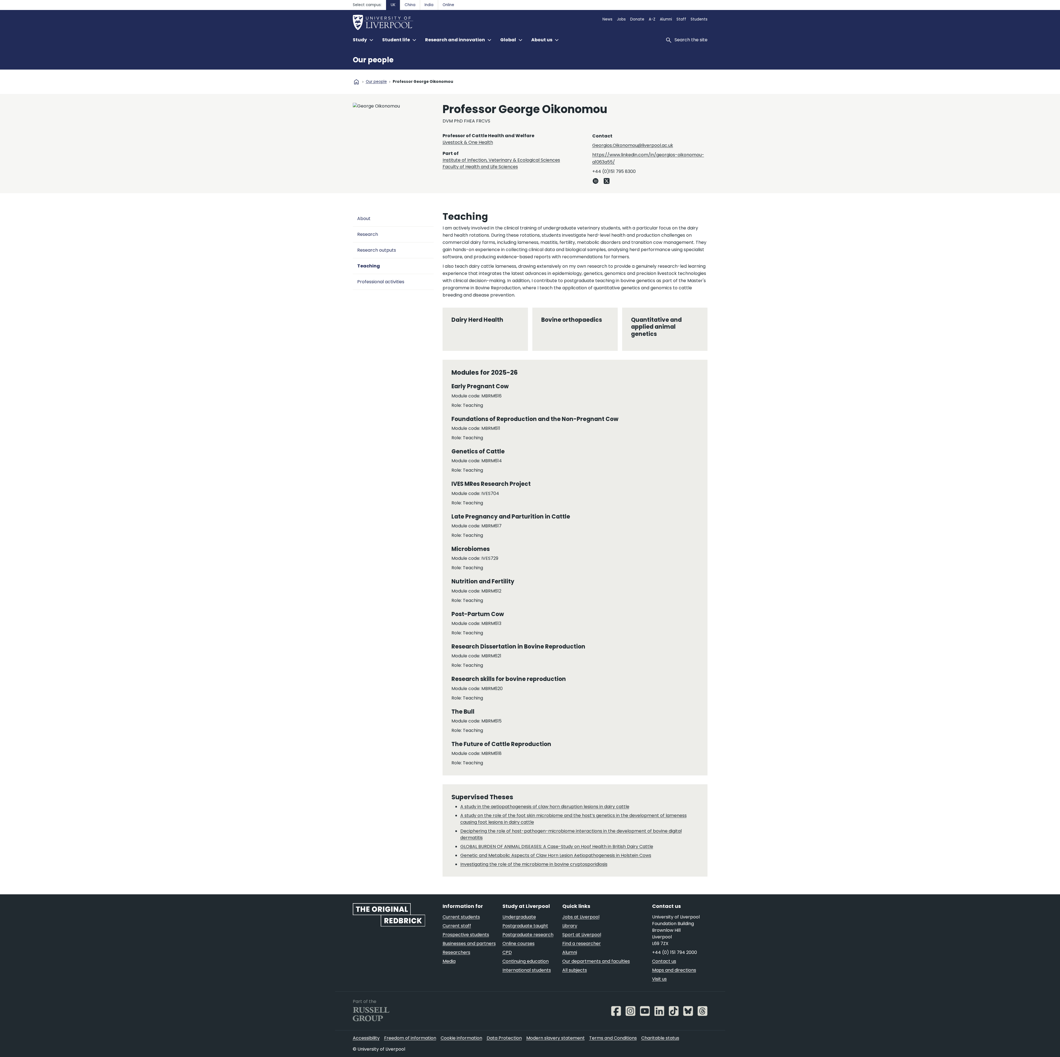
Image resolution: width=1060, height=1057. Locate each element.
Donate (637, 19)
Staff (681, 19)
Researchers (456, 952)
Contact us (664, 961)
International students (526, 970)
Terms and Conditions (613, 1038)
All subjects (574, 970)
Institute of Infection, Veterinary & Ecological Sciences (501, 160)
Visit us (659, 979)
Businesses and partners (469, 943)
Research (367, 234)
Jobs (621, 19)
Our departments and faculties (596, 961)
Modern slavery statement (555, 1038)
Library (569, 926)
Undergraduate (519, 917)
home (356, 81)
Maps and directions (674, 970)
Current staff (457, 926)
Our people (373, 60)
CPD (507, 952)
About (364, 218)
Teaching (368, 266)
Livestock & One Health (468, 142)
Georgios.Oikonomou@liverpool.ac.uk (632, 145)
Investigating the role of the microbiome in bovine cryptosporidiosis (533, 864)
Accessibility (366, 1038)
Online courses (518, 943)
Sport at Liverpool (581, 934)
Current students (461, 917)
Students (699, 19)
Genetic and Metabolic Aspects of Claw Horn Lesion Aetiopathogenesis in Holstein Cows (555, 855)
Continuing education (525, 961)
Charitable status (660, 1038)
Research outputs (376, 250)
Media (449, 961)
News (607, 19)
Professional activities (380, 282)
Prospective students (466, 934)
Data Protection (504, 1038)
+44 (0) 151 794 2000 (674, 952)
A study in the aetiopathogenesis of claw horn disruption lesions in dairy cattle (544, 806)
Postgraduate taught (525, 926)
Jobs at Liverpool (580, 917)
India (429, 4)
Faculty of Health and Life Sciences (480, 167)
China (410, 4)
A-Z (652, 19)
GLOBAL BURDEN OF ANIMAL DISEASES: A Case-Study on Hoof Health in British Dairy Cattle (556, 846)
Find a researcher (581, 943)
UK (393, 4)
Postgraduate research (527, 934)
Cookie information (461, 1038)
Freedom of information (410, 1038)
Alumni (666, 19)
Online (448, 4)
